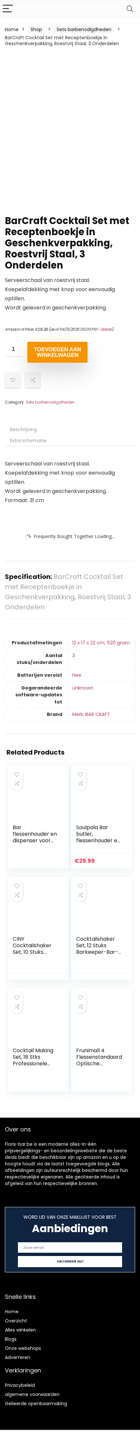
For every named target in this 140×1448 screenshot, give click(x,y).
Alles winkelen (20, 1330)
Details (106, 329)
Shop (36, 29)
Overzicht (16, 1320)
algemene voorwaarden (32, 1394)
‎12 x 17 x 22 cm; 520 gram (101, 642)
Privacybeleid (20, 1385)
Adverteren (17, 1357)
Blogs (11, 1339)
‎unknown (82, 688)
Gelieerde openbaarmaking (36, 1403)
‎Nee (76, 675)
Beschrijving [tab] (23, 429)
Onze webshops (23, 1348)
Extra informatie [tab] (28, 440)
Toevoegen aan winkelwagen (57, 352)
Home (12, 29)
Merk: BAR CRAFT (91, 714)
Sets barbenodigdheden (84, 29)
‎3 (73, 655)
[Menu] (8, 9)
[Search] (130, 9)
